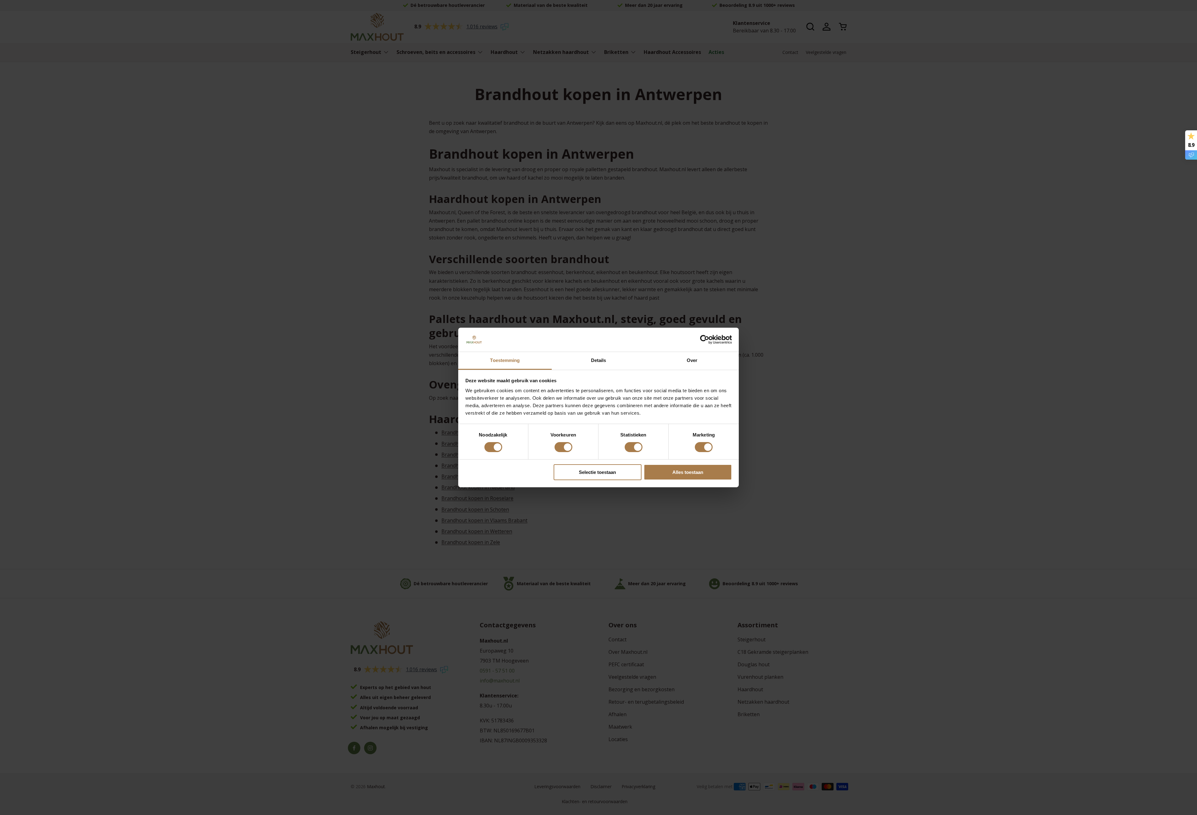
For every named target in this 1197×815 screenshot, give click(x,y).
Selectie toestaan (597, 472)
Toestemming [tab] (505, 360)
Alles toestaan (687, 472)
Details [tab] (598, 360)
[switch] (563, 447)
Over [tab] (692, 360)
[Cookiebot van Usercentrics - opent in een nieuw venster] (704, 339)
